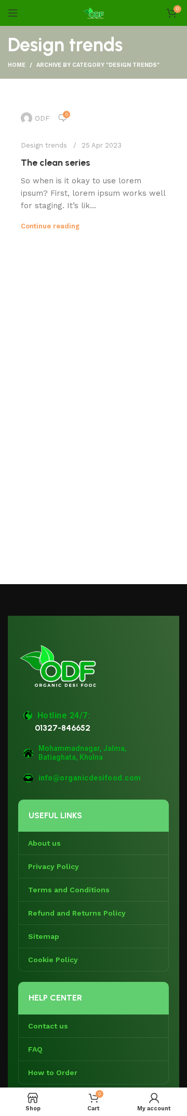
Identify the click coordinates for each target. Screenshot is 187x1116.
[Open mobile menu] (13, 13)
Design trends (44, 145)
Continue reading (50, 226)
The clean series (55, 162)
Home (16, 65)
